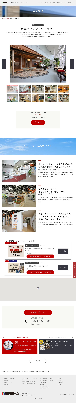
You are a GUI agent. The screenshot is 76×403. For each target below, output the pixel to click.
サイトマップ (71, 394)
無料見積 (59, 378)
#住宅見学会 (46, 371)
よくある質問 (60, 382)
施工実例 (53, 2)
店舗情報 (7, 18)
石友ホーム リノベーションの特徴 (46, 380)
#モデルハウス (41, 371)
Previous (4, 64)
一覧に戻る (38, 360)
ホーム (3, 18)
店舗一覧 (69, 2)
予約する (38, 122)
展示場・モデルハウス (61, 2)
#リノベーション (28, 371)
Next (72, 64)
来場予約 (59, 380)
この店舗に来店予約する (38, 312)
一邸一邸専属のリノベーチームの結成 (29, 381)
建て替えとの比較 (43, 386)
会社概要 (59, 384)
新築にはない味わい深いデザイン (28, 383)
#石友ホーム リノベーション (8, 371)
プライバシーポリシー (63, 394)
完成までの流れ (43, 382)
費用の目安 (42, 384)
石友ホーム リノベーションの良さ (46, 378)
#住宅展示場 (34, 371)
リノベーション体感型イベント (43, 2)
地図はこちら (38, 114)
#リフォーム (22, 371)
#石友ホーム (16, 371)
